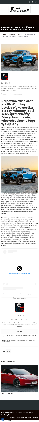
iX (12, 151)
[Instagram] (29, 2)
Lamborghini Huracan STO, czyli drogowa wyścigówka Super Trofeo (18, 340)
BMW (8, 351)
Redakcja (12, 417)
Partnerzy (28, 417)
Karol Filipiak (5, 83)
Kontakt (35, 417)
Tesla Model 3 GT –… (9, 394)
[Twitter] (36, 2)
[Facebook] (25, 2)
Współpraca (20, 417)
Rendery (5, 94)
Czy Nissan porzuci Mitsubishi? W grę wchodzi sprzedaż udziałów (21, 336)
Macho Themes (12, 415)
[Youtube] (32, 2)
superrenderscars (21, 298)
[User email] (21, 332)
